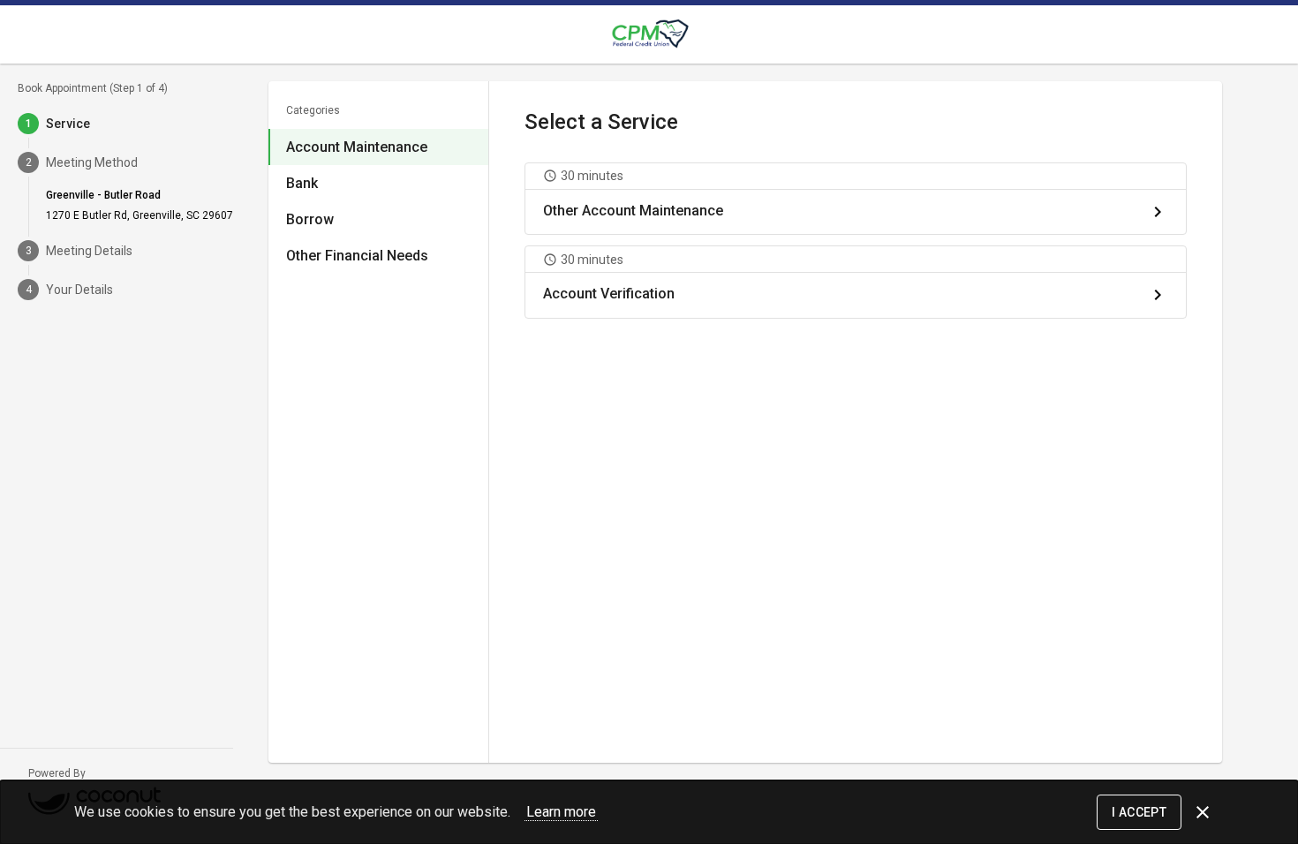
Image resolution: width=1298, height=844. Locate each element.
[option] (378, 147)
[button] (855, 198)
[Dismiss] (1202, 812)
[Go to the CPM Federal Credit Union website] (649, 34)
